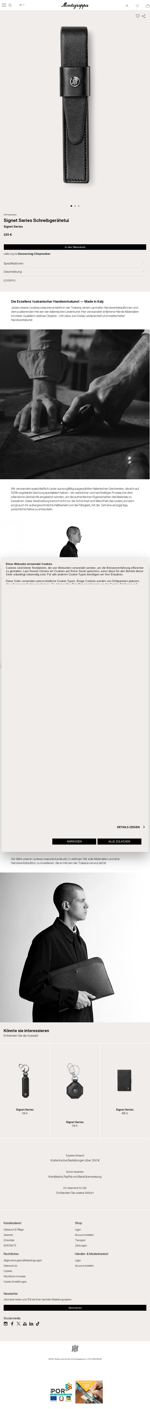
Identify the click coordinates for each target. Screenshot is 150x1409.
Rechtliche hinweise (14, 1276)
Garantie (8, 1235)
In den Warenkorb (75, 247)
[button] (71, 206)
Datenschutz (10, 1266)
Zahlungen (81, 1245)
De (22, 4)
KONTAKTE (10, 1245)
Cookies (8, 1271)
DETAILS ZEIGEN (128, 826)
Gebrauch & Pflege (14, 1229)
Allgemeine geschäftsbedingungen (23, 1260)
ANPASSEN (74, 841)
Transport (80, 1240)
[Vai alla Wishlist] (137, 5)
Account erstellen (84, 1235)
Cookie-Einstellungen (15, 1282)
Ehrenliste (9, 1240)
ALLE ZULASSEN (119, 841)
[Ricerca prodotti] (10, 5)
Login (78, 1229)
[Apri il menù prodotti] (4, 5)
